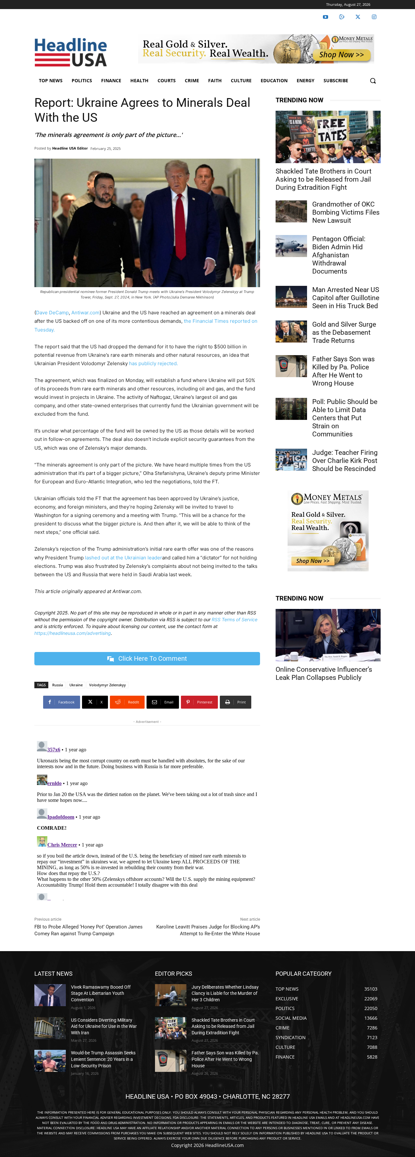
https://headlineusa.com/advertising (72, 633)
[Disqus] (147, 819)
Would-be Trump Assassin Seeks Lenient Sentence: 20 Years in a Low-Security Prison (103, 1059)
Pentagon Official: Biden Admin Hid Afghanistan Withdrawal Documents (338, 255)
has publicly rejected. (153, 363)
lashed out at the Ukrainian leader (123, 558)
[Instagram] (374, 17)
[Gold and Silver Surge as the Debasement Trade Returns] (291, 331)
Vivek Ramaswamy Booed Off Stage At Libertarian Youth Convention (101, 993)
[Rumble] (341, 17)
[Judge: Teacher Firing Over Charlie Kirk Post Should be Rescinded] (291, 460)
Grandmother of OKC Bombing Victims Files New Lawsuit (346, 212)
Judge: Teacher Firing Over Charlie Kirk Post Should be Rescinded (345, 461)
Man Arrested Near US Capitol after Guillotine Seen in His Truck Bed (345, 298)
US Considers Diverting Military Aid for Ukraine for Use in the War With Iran (104, 1026)
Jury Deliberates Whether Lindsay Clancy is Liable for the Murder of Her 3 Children (225, 993)
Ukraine (76, 684)
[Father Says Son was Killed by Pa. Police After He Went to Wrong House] (291, 366)
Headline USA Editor (70, 148)
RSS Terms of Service (234, 619)
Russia (57, 684)
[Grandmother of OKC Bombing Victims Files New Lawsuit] (291, 211)
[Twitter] (357, 17)
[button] (373, 80)
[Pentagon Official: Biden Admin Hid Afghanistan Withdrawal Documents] (291, 246)
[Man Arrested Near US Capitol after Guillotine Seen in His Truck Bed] (291, 297)
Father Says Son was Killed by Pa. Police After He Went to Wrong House (343, 371)
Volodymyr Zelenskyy (107, 684)
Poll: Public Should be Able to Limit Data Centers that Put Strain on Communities (344, 418)
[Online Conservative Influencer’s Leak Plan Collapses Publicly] (328, 635)
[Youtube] (325, 17)
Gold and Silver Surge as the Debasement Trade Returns (344, 332)
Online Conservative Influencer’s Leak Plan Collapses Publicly (324, 673)
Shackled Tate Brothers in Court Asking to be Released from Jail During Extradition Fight (324, 179)
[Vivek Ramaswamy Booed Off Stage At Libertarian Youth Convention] (50, 995)
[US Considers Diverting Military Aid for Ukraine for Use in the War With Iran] (50, 1028)
